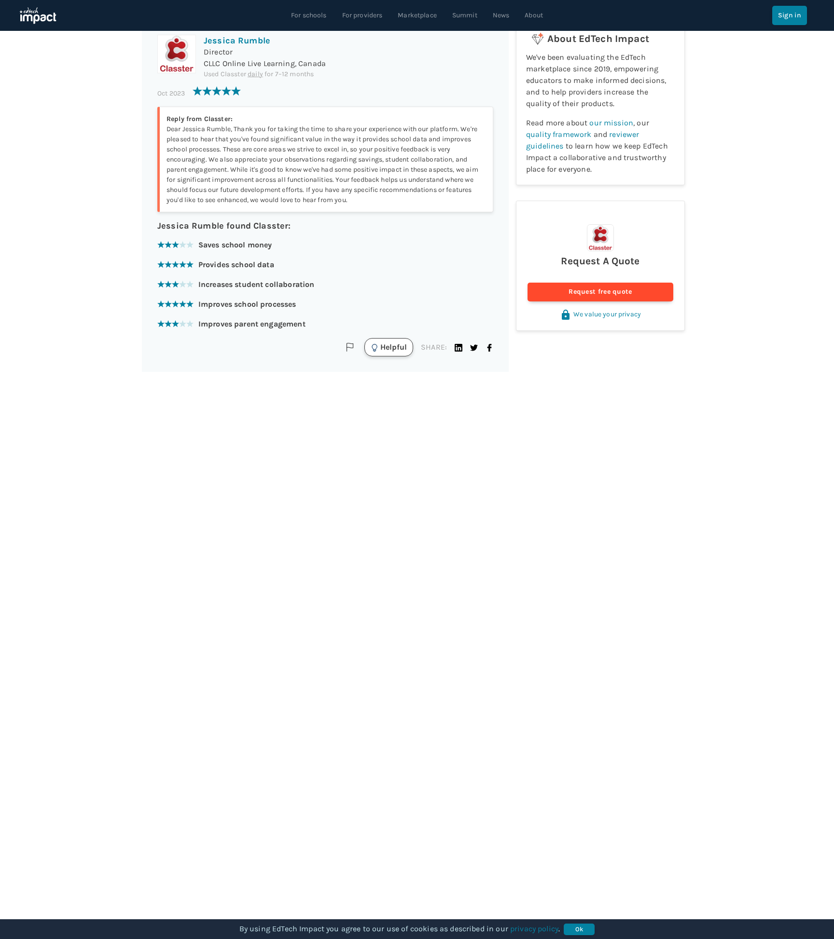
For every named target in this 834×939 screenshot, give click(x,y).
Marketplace (417, 15)
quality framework (559, 134)
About (534, 15)
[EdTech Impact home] (37, 15)
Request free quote (600, 291)
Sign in (789, 15)
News (501, 15)
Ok (579, 929)
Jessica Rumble (237, 40)
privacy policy (534, 928)
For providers (362, 15)
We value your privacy (607, 314)
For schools (309, 15)
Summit (464, 15)
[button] (458, 347)
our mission (611, 122)
